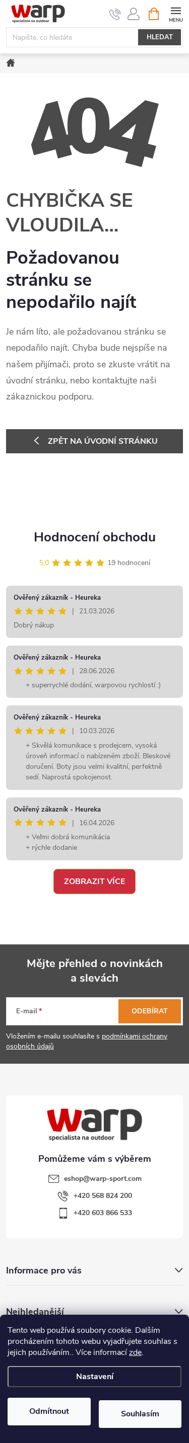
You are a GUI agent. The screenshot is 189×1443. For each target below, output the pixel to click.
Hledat (160, 37)
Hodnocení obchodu (95, 537)
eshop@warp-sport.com (103, 1178)
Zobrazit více (94, 881)
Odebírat (150, 1011)
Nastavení (94, 1376)
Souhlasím (140, 1413)
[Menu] (175, 13)
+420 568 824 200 (103, 1195)
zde (135, 1352)
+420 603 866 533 (103, 1213)
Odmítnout (49, 1411)
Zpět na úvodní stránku (103, 441)
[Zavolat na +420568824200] (115, 14)
